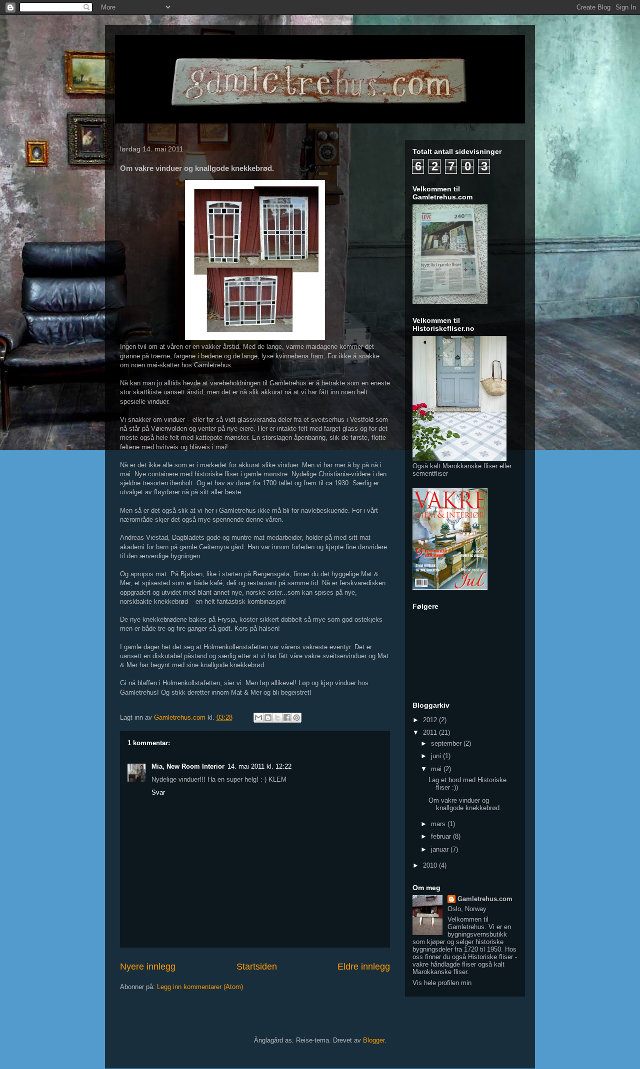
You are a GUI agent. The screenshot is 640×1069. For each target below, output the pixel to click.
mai (437, 769)
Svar (158, 792)
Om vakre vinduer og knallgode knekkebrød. (465, 804)
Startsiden (256, 967)
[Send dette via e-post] (259, 718)
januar (440, 849)
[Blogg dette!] (268, 718)
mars (439, 824)
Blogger (373, 1040)
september (447, 743)
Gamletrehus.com (485, 899)
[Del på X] (277, 718)
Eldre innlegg (364, 967)
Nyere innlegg (148, 967)
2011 (431, 732)
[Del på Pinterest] (297, 718)
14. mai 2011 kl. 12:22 (260, 766)
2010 (431, 865)
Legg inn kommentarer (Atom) (200, 987)
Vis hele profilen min (442, 983)
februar (442, 836)
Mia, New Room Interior (188, 766)
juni (437, 756)
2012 (431, 720)
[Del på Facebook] (287, 718)
